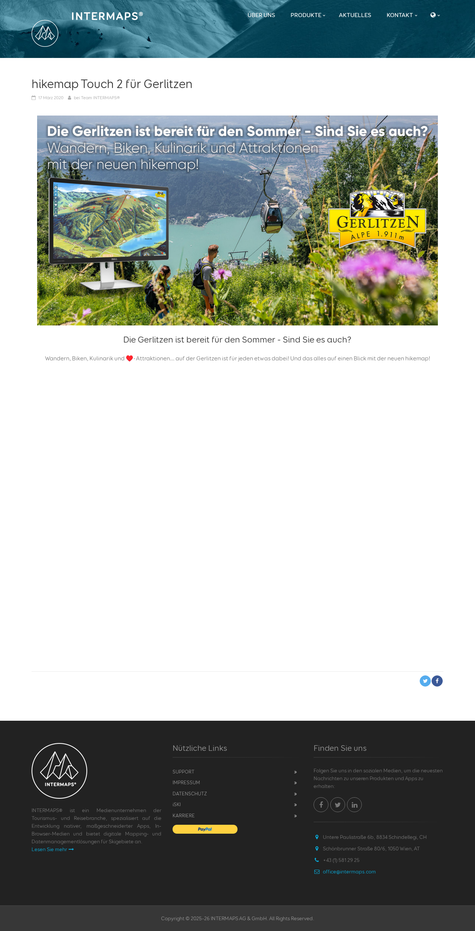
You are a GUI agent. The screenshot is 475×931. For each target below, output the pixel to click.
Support (183, 772)
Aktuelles (355, 15)
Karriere (184, 815)
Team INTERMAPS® (100, 97)
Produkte (306, 15)
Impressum (186, 782)
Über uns (261, 15)
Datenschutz (190, 794)
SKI (177, 804)
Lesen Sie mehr (49, 849)
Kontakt (400, 15)
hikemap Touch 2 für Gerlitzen (112, 83)
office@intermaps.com (349, 871)
